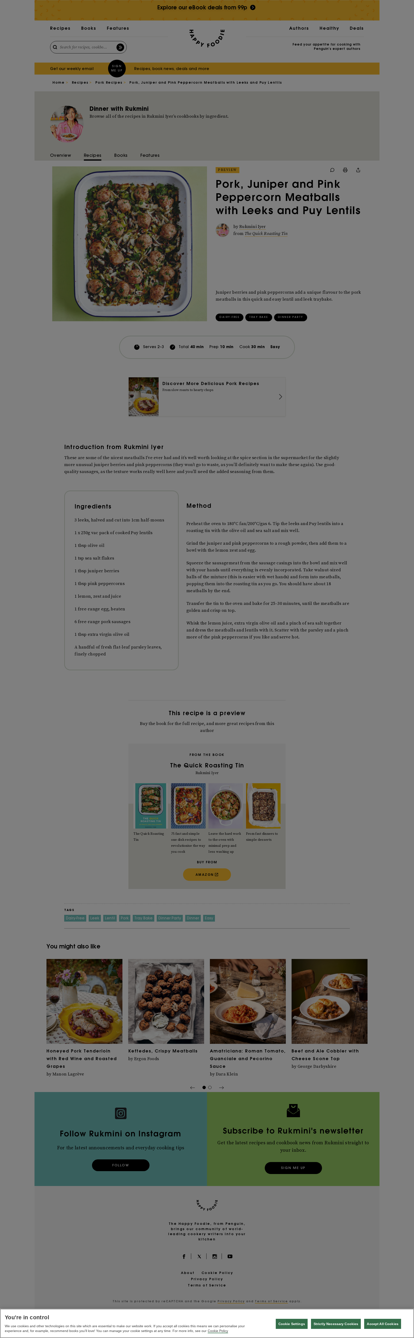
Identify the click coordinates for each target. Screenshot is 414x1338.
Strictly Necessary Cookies (336, 1324)
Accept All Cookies (382, 1324)
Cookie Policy (218, 1331)
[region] (207, 1323)
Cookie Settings (291, 1324)
